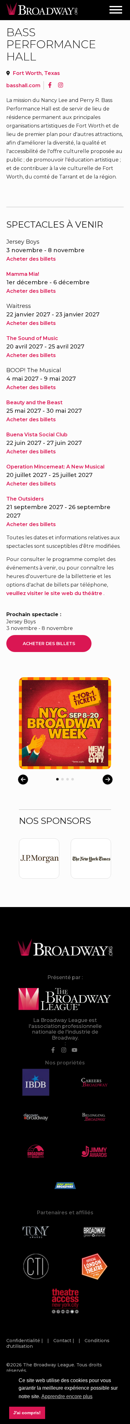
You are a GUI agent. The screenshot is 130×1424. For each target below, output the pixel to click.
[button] (66, 1396)
